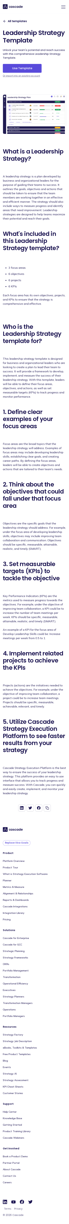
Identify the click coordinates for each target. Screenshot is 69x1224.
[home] (13, 6)
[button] (62, 7)
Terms (7, 1208)
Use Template (22, 68)
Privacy (18, 1208)
